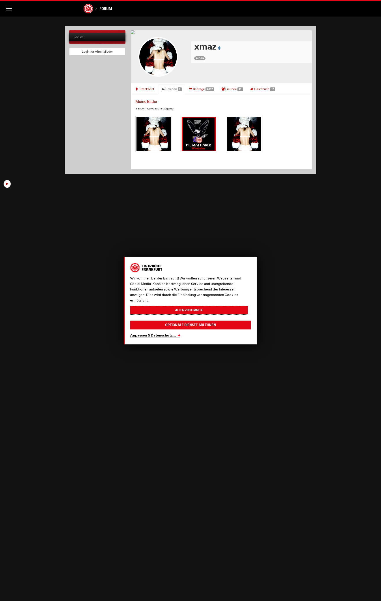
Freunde (233, 89)
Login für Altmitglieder (97, 51)
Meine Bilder (146, 101)
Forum (105, 8)
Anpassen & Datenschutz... (153, 335)
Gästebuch (264, 89)
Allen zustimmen (189, 310)
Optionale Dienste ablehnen (190, 325)
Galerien (172, 89)
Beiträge (202, 89)
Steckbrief (146, 89)
